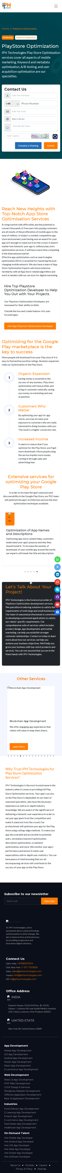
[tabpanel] (31, 542)
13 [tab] (44, 757)
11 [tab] (38, 757)
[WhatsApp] (57, 559)
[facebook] (57, 612)
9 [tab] (32, 757)
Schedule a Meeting (28, 145)
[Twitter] (57, 567)
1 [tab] (24, 573)
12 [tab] (41, 757)
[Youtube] (57, 605)
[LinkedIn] (57, 574)
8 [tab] (29, 757)
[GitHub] (57, 597)
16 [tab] (53, 757)
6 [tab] (23, 757)
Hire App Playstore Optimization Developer (30, 326)
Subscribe (49, 901)
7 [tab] (26, 757)
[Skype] (57, 589)
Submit (50, 145)
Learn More (19, 746)
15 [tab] (50, 757)
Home (5, 28)
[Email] (57, 582)
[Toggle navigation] (56, 6)
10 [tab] (35, 757)
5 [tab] (37, 573)
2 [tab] (27, 573)
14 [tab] (47, 757)
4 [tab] (34, 573)
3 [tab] (31, 573)
